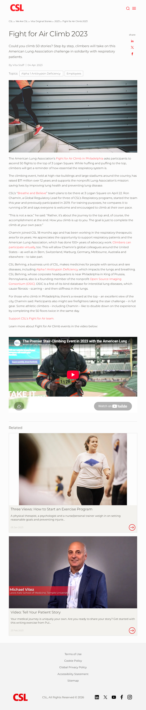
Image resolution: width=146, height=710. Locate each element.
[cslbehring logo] (17, 8)
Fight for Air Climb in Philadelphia (79, 158)
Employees (74, 73)
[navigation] (134, 8)
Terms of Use (73, 654)
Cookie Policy (73, 660)
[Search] (128, 8)
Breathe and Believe (32, 193)
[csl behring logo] (19, 697)
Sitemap (73, 680)
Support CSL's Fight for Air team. (31, 318)
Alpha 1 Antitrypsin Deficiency (41, 73)
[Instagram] (130, 696)
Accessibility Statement (73, 674)
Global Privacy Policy (73, 667)
